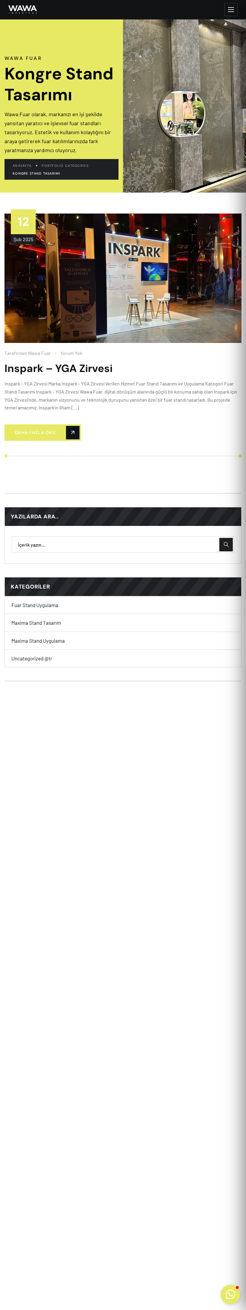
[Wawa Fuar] (22, 9)
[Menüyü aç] (231, 9)
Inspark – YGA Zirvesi (58, 368)
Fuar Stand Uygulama (34, 605)
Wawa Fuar (39, 353)
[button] (230, 1294)
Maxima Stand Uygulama (38, 641)
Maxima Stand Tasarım (36, 623)
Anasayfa (22, 166)
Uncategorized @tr (31, 658)
